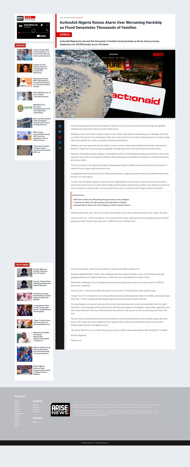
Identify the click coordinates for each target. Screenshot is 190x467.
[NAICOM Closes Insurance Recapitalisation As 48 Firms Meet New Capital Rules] (24, 104)
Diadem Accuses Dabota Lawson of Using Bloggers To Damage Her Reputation (40, 69)
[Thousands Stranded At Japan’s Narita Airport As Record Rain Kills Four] (24, 145)
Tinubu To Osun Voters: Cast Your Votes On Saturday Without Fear (42, 322)
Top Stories (22, 265)
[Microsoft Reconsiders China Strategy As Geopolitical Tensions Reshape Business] (24, 118)
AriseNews (79, 18)
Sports (17, 416)
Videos (17, 422)
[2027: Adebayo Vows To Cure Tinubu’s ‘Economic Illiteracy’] (24, 92)
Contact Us (36, 409)
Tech (16, 418)
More (16, 427)
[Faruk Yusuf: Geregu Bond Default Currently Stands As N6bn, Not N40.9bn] (24, 293)
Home (17, 400)
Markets (35, 422)
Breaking (17, 402)
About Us (36, 405)
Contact (17, 424)
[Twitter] (72, 344)
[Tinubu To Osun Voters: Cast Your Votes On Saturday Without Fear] (24, 320)
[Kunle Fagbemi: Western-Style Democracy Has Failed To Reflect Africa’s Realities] (24, 365)
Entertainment (19, 413)
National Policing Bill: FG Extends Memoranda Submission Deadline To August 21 (41, 336)
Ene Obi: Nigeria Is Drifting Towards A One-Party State (40, 271)
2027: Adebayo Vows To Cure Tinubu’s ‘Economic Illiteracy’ (42, 94)
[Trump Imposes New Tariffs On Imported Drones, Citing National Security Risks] (24, 305)
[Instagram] (73, 344)
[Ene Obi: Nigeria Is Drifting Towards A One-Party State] (24, 268)
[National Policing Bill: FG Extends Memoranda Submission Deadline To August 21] (24, 332)
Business (18, 409)
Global (17, 405)
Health (17, 420)
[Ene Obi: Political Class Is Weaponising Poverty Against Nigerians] (24, 281)
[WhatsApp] (74, 344)
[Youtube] (75, 344)
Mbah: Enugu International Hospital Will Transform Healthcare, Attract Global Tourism (41, 136)
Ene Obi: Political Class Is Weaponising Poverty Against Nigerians (42, 283)
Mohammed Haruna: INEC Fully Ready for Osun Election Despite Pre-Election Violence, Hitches (41, 83)
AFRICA (65, 34)
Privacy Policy (37, 412)
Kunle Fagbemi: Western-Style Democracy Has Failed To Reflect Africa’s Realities (41, 370)
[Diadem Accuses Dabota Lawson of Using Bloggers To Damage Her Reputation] (24, 64)
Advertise (36, 407)
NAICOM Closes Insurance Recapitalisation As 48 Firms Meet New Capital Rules (41, 109)
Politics (17, 411)
